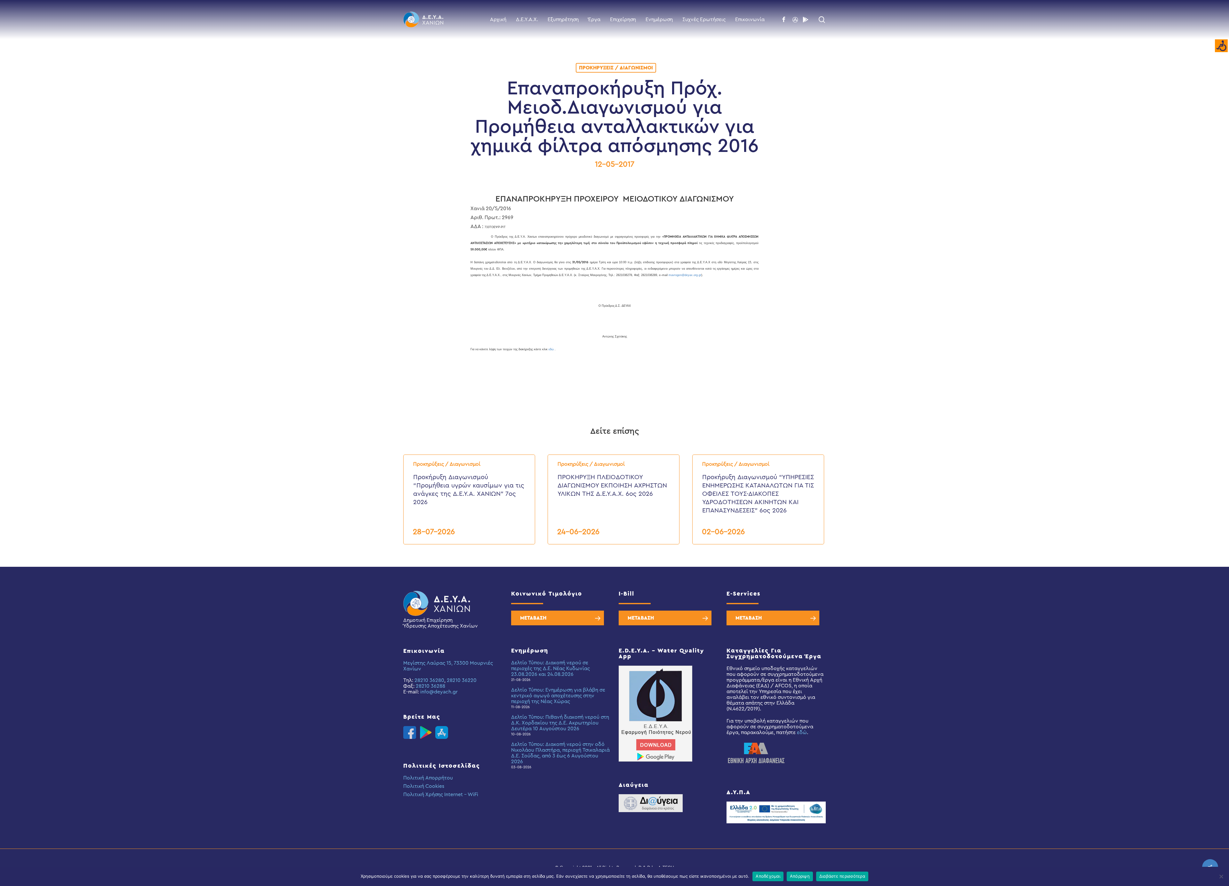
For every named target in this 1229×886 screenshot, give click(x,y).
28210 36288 (430, 686)
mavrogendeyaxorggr (685, 275)
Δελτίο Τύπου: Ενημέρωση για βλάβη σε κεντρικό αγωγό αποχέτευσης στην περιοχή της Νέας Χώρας (558, 695)
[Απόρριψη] (1221, 876)
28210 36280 (429, 680)
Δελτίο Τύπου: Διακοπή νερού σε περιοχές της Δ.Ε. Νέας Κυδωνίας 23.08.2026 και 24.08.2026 (550, 668)
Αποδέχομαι (768, 876)
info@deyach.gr (439, 691)
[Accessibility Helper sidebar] (1221, 46)
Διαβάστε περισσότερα (842, 876)
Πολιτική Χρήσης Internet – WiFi (440, 794)
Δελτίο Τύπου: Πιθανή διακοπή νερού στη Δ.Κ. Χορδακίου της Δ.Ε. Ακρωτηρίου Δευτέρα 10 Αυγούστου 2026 (560, 723)
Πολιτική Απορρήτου (428, 777)
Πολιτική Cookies (423, 786)
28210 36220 (462, 680)
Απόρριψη (800, 876)
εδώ (551, 349)
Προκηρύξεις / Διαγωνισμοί (616, 67)
